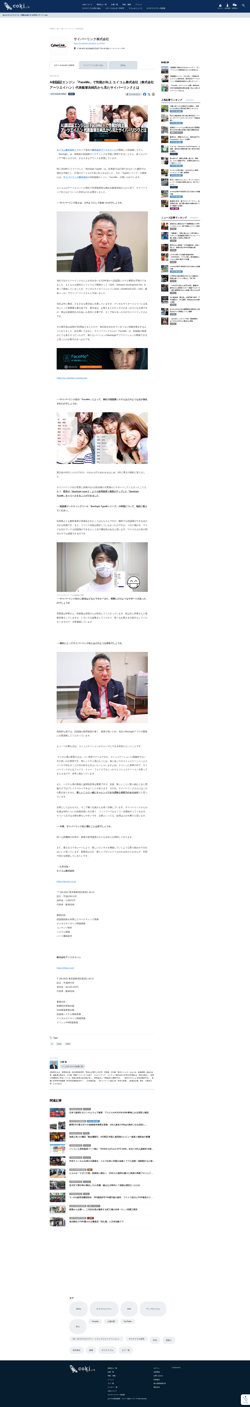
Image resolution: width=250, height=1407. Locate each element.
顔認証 (59, 1044)
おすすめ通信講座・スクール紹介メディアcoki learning (127, 1399)
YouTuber (128, 1321)
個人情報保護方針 (160, 1383)
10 (162, 201)
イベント (138, 4)
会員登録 (227, 8)
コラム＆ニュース (135, 8)
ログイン (220, 8)
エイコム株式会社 (65, 150)
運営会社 (157, 1387)
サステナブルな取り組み (91, 8)
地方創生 (76, 1350)
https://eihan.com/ (65, 968)
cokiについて (87, 4)
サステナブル (107, 1350)
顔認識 (68, 1044)
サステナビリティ (104, 1309)
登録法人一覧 (102, 4)
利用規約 (157, 1380)
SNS (129, 1309)
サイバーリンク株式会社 (74, 29)
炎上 (78, 1326)
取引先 (71, 94)
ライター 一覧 (112, 1387)
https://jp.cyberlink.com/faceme (72, 378)
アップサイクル (153, 1309)
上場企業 (111, 1321)
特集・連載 (126, 4)
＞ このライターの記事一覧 (72, 1066)
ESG (155, 1340)
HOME (52, 29)
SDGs (78, 1309)
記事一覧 (114, 4)
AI (52, 1044)
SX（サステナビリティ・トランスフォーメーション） (96, 1339)
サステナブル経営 (136, 1339)
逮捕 (91, 1350)
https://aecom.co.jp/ (66, 881)
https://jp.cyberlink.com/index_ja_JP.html (89, 43)
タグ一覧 (126, 1350)
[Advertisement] (102, 1259)
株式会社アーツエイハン (104, 150)
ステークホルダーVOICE (114, 8)
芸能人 (169, 1340)
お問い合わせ (158, 1376)
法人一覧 (60, 29)
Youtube (95, 1321)
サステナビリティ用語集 (156, 8)
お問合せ (235, 8)
